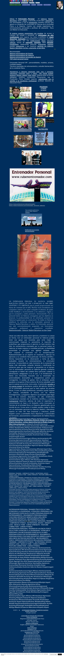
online (25, 20)
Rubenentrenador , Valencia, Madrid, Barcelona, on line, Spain (30, 330)
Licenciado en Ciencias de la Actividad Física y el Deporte (32, 616)
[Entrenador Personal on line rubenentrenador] (13, 1)
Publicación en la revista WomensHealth (32, 230)
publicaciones (35, 41)
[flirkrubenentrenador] (24, 1)
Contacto (30, 629)
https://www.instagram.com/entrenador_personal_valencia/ (27, 205)
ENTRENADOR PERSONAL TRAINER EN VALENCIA (35, 610)
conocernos (20, 46)
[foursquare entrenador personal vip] (21, 1)
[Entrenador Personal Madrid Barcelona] (11, 1)
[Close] (62, 654)
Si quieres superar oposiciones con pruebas (26, 33)
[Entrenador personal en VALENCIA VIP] (31, 1)
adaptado (48, 20)
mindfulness (14, 44)
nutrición (29, 42)
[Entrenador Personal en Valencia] (15, 1)
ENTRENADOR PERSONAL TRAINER (30, 3)
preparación (33, 22)
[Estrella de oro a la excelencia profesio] (10, 1)
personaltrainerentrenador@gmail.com (32, 630)
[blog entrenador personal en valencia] (26, 1)
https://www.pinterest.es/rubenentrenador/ (22, 204)
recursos (50, 41)
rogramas (42, 44)
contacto (27, 212)
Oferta (12, 19)
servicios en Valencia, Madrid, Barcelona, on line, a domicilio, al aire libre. (32, 47)
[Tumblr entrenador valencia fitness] (29, 1)
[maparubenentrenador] (23, 1)
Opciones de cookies (53, 654)
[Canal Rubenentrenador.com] (32, 1)
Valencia (44, 19)
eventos (50, 44)
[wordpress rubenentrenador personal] (27, 1)
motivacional (13, 401)
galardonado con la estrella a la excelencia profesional (32, 80)
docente (50, 42)
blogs (43, 41)
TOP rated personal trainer (19, 59)
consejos (37, 42)
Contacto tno (28, 632)
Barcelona (13, 20)
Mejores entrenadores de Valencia (22, 55)
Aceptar (60, 654)
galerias (12, 42)
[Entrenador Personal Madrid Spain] (18, 1)
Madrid (50, 19)
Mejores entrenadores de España (21, 53)
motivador (22, 39)
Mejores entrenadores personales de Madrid (25, 57)
